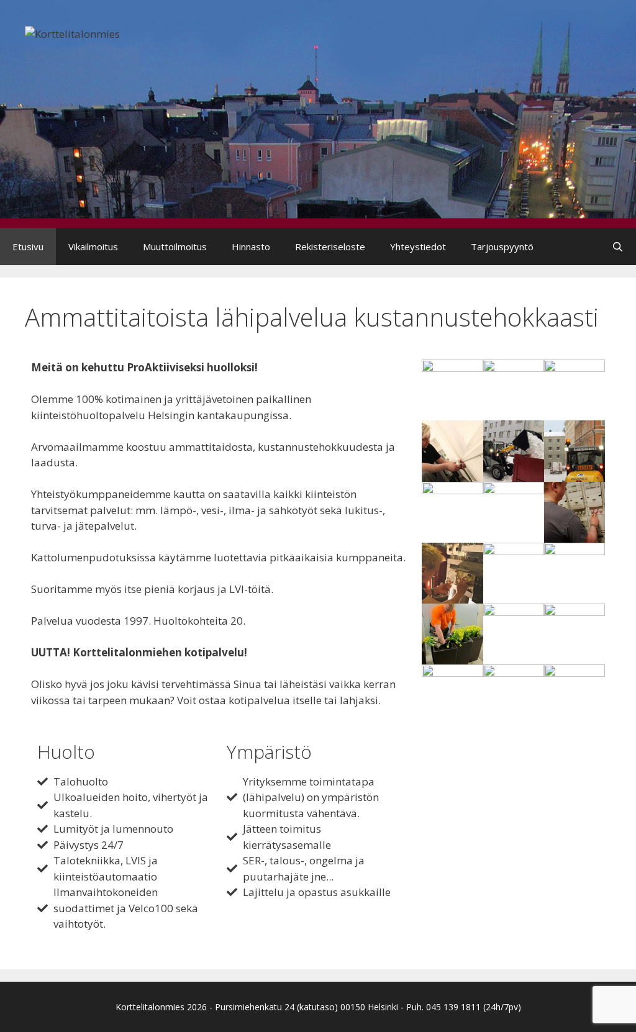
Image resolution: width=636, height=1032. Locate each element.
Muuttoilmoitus (175, 246)
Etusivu (27, 246)
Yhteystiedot (418, 246)
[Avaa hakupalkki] (617, 246)
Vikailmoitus (93, 246)
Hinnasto (251, 246)
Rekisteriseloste (330, 246)
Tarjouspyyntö (502, 246)
